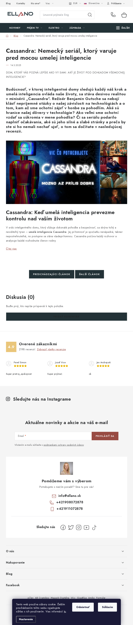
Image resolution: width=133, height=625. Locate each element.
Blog (8, 3)
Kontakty (21, 3)
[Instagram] (78, 527)
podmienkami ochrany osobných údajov (64, 445)
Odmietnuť (83, 607)
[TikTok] (94, 527)
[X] (70, 527)
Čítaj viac (11, 249)
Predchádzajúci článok (51, 274)
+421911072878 (70, 508)
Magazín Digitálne (60, 597)
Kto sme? (35, 3)
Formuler (101, 597)
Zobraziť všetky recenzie (51, 349)
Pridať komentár (66, 316)
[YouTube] (86, 527)
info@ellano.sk (69, 495)
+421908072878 (114, 15)
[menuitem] (15, 28)
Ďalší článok (89, 274)
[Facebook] (63, 527)
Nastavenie (26, 619)
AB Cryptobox (42, 597)
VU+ (73, 597)
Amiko (91, 597)
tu (65, 611)
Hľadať (89, 15)
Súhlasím (107, 607)
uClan (31, 597)
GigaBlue (82, 597)
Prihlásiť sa (105, 436)
